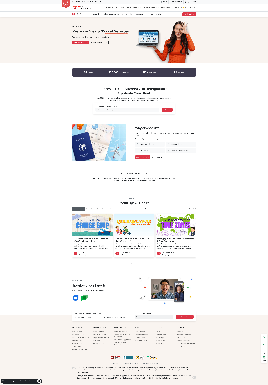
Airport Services (99, 332)
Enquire (158, 14)
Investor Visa (77, 343)
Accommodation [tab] (126, 209)
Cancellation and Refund (186, 343)
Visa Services (96, 14)
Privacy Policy (182, 338)
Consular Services (120, 332)
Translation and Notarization (120, 344)
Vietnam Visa (161, 335)
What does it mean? (27, 381)
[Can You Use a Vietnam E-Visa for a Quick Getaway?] (134, 225)
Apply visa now (141, 157)
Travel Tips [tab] (90, 209)
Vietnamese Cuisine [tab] (143, 209)
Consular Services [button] (149, 7)
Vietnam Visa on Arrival (80, 338)
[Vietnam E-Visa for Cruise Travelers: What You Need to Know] (92, 225)
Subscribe (184, 317)
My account (191, 2)
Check (167, 110)
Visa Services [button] (117, 7)
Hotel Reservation (141, 335)
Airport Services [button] (132, 7)
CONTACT (191, 7)
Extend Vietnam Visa (79, 349)
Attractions (160, 343)
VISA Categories (140, 14)
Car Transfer (97, 340)
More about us (157, 157)
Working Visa (77, 340)
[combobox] (127, 110)
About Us (180, 332)
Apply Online (189, 14)
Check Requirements (112, 14)
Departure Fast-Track (101, 338)
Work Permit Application (123, 340)
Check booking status (99, 42)
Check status (177, 2)
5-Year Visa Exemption (80, 346)
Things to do (160, 340)
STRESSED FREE (77, 280)
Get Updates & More (143, 313)
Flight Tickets (140, 332)
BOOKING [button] (179, 7)
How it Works (127, 14)
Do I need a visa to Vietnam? (106, 106)
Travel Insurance (141, 340)
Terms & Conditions (184, 335)
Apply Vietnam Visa (80, 42)
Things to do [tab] (101, 209)
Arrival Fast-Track (99, 335)
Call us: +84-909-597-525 (91, 2)
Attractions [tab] (113, 209)
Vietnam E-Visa (78, 335)
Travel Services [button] (166, 7)
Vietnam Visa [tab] (78, 209)
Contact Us (181, 346)
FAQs (165, 2)
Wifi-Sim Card (98, 343)
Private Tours (140, 338)
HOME (108, 7)
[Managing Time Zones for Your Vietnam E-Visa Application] (176, 225)
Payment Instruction (184, 340)
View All (192, 209)
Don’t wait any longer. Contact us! (88, 313)
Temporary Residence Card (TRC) (122, 336)
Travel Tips (160, 338)
